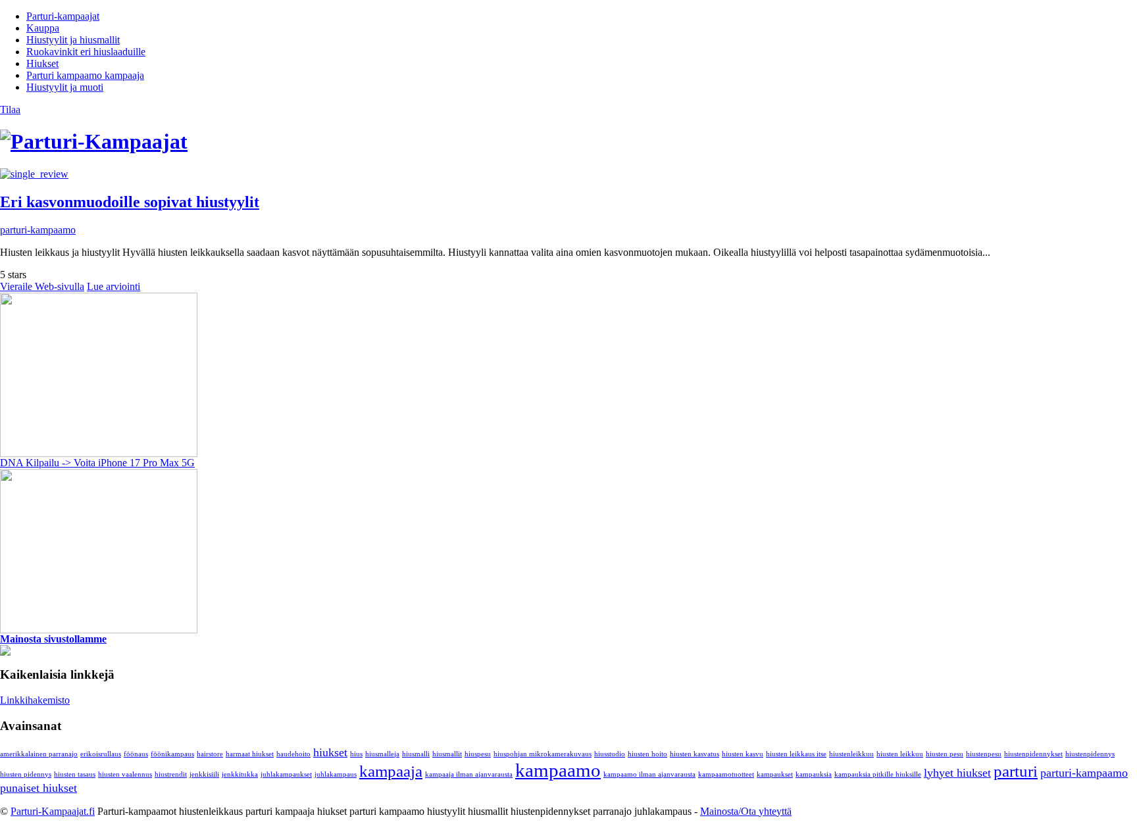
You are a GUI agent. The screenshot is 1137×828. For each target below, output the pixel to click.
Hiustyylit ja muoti (64, 87)
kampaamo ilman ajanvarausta (649, 774)
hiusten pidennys (25, 774)
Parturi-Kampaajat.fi (53, 811)
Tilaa (10, 109)
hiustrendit (171, 774)
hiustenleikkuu (851, 754)
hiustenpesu (983, 754)
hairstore (210, 754)
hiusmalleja (382, 754)
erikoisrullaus (100, 754)
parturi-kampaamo (38, 229)
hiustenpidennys (1090, 754)
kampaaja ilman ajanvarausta (469, 774)
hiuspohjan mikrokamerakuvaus (542, 754)
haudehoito (293, 754)
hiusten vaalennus (125, 774)
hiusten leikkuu (899, 754)
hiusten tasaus (74, 774)
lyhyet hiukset (957, 772)
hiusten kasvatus (694, 754)
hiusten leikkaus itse (796, 754)
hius (356, 754)
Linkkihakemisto (35, 700)
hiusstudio (609, 754)
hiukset (330, 752)
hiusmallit (447, 754)
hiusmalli (416, 754)
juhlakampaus (336, 774)
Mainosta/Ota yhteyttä (746, 811)
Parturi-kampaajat (62, 16)
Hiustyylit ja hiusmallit (73, 39)
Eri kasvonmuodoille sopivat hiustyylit (129, 201)
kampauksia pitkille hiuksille (877, 774)
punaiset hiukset (38, 787)
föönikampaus (172, 754)
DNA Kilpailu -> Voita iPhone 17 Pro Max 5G (97, 462)
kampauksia (814, 774)
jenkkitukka (240, 774)
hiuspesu (478, 754)
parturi (1016, 771)
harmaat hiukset (250, 754)
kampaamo (558, 770)
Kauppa (42, 28)
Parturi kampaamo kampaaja (85, 75)
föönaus (136, 754)
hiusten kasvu (742, 754)
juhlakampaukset (286, 774)
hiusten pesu (944, 754)
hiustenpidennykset (1033, 754)
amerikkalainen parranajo (39, 754)
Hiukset (42, 63)
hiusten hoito (647, 754)
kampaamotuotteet (726, 774)
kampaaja (390, 771)
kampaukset (775, 774)
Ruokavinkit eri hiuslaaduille (85, 51)
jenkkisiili (204, 774)
